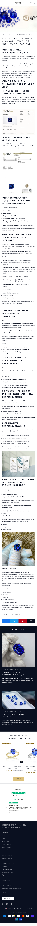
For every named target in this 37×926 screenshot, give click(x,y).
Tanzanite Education (7, 856)
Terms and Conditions (7, 872)
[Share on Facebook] (6, 621)
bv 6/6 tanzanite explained (23, 34)
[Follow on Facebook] (2, 904)
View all (18, 779)
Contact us (4, 866)
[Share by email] (31, 621)
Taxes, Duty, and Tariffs (7, 869)
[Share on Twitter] (14, 621)
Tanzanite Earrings (6, 844)
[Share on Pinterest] (23, 621)
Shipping (4, 875)
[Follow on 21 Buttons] (11, 904)
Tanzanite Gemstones (7, 850)
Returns (3, 878)
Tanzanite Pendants (6, 847)
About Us (4, 838)
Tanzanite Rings (6, 841)
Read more (4, 686)
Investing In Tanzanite (7, 858)
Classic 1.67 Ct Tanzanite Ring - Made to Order (12, 767)
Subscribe (7, 898)
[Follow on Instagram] (7, 904)
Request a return (6, 881)
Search (3, 836)
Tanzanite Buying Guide (8, 853)
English (27, 908)
